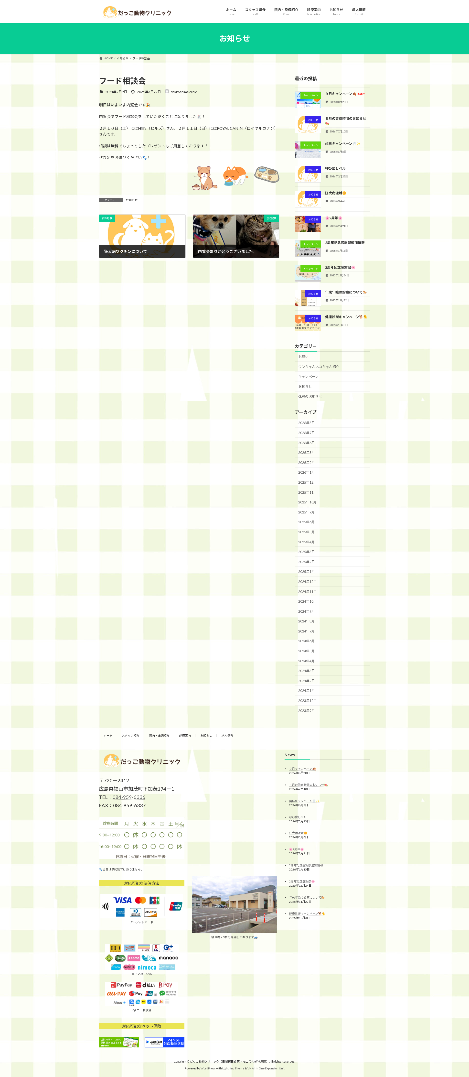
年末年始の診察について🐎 (346, 292)
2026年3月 (306, 452)
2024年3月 (306, 671)
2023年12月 (307, 700)
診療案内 (185, 735)
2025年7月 (306, 512)
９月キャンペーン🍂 (345, 94)
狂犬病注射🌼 (335, 193)
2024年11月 (307, 591)
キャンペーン (308, 376)
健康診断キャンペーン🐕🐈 (346, 317)
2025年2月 (306, 561)
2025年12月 (307, 482)
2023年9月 (306, 710)
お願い (303, 357)
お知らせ (132, 200)
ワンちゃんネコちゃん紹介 (318, 366)
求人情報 (227, 735)
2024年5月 (306, 651)
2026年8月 (306, 423)
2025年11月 (307, 492)
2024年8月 (306, 621)
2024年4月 (306, 661)
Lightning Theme (233, 1068)
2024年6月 (306, 641)
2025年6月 (306, 522)
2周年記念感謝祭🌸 (340, 267)
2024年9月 (306, 611)
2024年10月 (307, 601)
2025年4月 (306, 542)
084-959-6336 (129, 797)
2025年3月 (306, 552)
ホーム (108, 735)
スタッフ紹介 (130, 735)
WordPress (208, 1068)
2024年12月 (307, 581)
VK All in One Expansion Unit (266, 1068)
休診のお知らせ (310, 396)
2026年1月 (306, 472)
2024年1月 (306, 690)
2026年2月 (306, 462)
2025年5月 (306, 532)
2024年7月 (306, 631)
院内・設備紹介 (159, 735)
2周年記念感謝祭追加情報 (345, 242)
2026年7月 (306, 433)
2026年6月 (306, 442)
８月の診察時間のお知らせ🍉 (308, 785)
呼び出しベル (335, 168)
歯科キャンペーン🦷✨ (343, 143)
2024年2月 (306, 680)
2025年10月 (307, 502)
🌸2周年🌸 (333, 218)
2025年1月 (306, 571)
